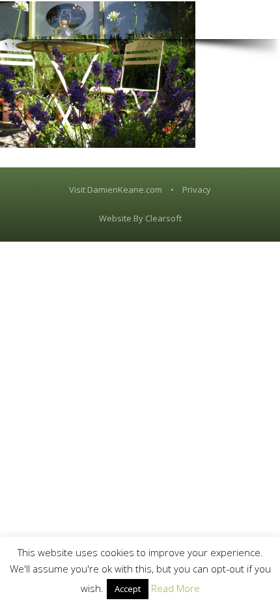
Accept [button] (128, 589)
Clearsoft (163, 218)
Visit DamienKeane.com (115, 189)
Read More (175, 588)
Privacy (196, 189)
